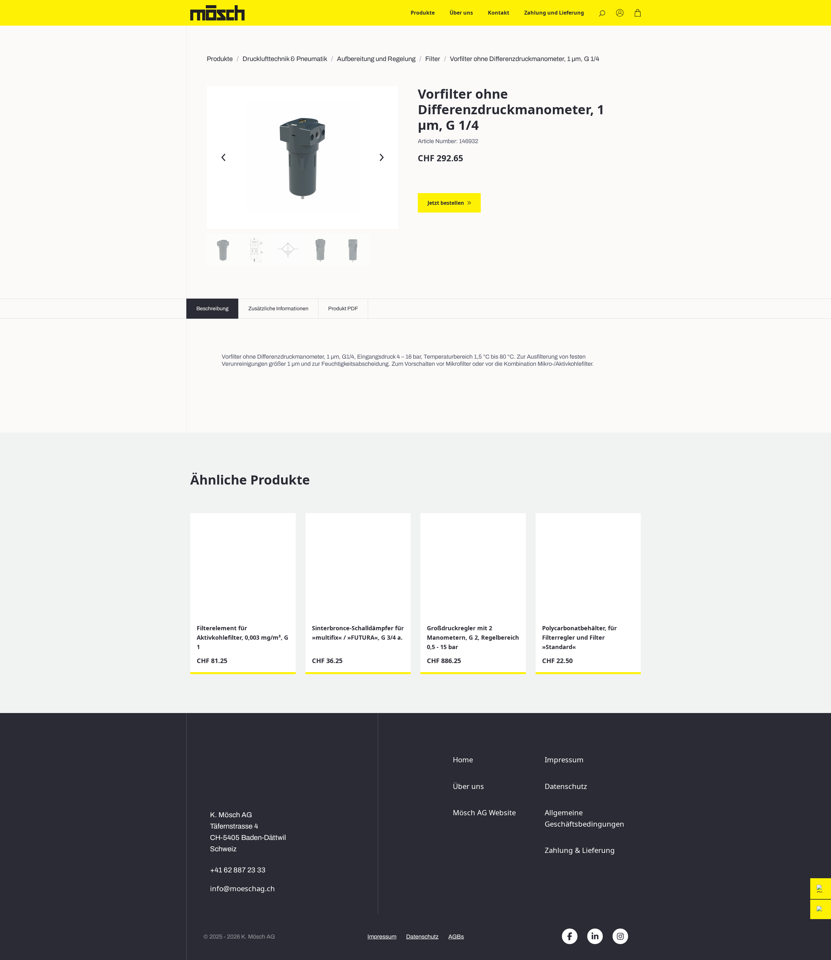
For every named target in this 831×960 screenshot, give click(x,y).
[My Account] (620, 13)
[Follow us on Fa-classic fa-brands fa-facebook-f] (569, 937)
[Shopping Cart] (638, 13)
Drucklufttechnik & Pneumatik (284, 58)
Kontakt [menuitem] (498, 12)
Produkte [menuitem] (423, 12)
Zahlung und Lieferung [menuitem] (554, 12)
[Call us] (820, 888)
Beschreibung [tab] (212, 308)
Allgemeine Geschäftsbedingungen (583, 818)
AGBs (456, 936)
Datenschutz (566, 786)
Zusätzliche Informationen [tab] (278, 308)
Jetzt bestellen (446, 202)
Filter (432, 58)
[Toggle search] (602, 13)
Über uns (468, 786)
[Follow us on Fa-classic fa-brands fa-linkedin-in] (595, 937)
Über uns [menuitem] (461, 12)
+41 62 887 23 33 (238, 870)
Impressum (564, 759)
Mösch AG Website (484, 812)
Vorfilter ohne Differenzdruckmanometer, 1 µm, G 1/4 (524, 58)
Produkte (220, 58)
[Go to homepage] (217, 12)
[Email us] (820, 909)
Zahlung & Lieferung (580, 850)
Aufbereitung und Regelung (376, 58)
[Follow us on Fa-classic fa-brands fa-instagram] (620, 937)
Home (463, 759)
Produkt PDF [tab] (343, 308)
